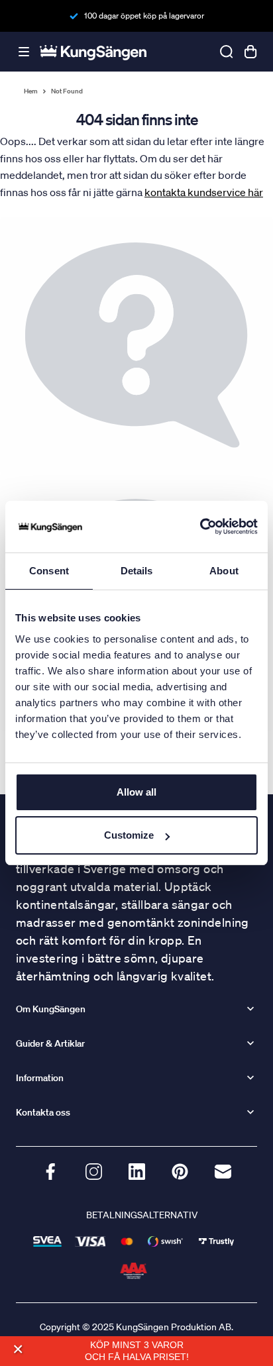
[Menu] (24, 52)
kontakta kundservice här (203, 192)
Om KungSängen (50, 1009)
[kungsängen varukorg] (250, 51)
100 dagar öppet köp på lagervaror (144, 15)
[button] (17, 1349)
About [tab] (224, 570)
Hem (31, 91)
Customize (129, 835)
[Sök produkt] (226, 51)
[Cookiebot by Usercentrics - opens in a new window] (200, 527)
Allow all (136, 792)
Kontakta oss (43, 1112)
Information (40, 1078)
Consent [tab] (49, 570)
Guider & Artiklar (50, 1043)
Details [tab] (137, 570)
